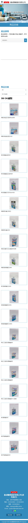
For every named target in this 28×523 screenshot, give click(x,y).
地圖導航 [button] (18, 514)
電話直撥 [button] (10, 514)
